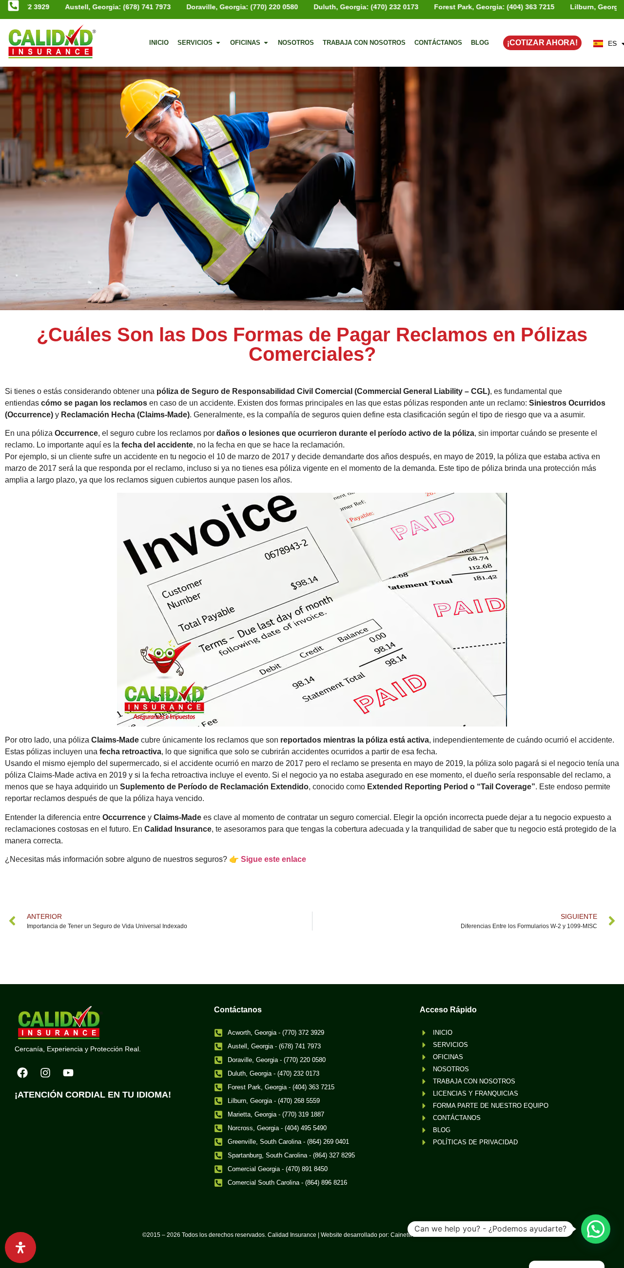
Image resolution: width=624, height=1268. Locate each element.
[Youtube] (68, 1073)
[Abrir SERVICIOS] (218, 43)
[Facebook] (22, 1073)
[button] (595, 1229)
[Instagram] (45, 1073)
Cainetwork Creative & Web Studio (436, 1234)
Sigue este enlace (273, 859)
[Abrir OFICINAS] (266, 43)
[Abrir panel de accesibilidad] (20, 1247)
